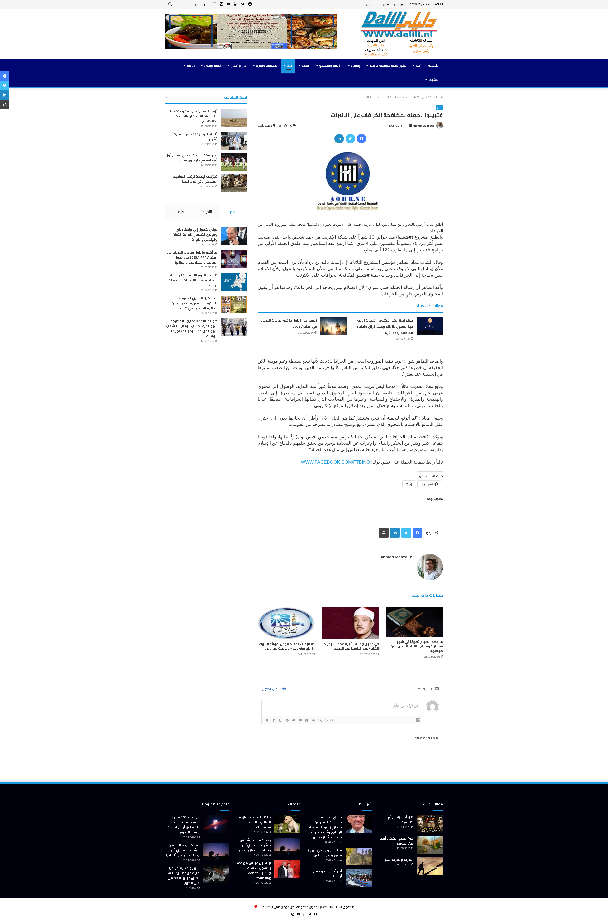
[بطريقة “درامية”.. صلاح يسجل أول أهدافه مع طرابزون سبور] (234, 162)
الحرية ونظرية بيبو (398, 859)
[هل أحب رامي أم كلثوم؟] (430, 824)
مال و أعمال (238, 65)
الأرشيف (433, 80)
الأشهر (233, 211)
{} (326, 720)
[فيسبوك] (361, 138)
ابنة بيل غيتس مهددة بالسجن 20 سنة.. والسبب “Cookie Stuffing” (254, 870)
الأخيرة (207, 211)
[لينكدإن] (339, 138)
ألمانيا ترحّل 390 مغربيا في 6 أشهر (195, 136)
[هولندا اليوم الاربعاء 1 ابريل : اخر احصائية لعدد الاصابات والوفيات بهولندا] (234, 282)
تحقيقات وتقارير (266, 65)
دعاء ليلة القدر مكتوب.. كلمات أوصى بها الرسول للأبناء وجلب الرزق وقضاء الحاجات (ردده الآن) (384, 326)
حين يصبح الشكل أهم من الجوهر (396, 840)
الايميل (370, 4)
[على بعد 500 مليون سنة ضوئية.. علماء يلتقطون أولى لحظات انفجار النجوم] (216, 824)
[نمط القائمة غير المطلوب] (300, 720)
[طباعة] (384, 533)
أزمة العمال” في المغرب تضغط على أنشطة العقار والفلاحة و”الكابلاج (193, 116)
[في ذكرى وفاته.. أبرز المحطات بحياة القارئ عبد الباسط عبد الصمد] (350, 623)
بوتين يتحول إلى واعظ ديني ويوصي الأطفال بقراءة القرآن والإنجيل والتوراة (194, 234)
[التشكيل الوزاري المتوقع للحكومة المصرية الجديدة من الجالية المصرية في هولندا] (234, 304)
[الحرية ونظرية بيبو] (430, 866)
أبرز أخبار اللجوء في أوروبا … (327, 873)
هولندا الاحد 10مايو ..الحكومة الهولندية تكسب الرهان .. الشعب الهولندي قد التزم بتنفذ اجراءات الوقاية (191, 328)
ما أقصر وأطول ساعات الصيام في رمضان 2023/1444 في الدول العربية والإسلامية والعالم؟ (192, 257)
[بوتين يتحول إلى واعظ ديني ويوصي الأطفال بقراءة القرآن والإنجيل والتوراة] (234, 236)
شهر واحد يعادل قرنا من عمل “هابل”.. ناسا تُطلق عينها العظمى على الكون (183, 875)
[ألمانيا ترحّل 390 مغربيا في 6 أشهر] (234, 141)
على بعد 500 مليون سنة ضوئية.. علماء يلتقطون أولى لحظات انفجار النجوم (183, 824)
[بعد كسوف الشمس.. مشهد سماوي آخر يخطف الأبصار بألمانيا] (287, 846)
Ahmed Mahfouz (423, 125)
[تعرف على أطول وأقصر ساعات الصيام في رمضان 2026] (333, 326)
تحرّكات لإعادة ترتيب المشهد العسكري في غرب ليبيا (195, 179)
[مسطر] (280, 720)
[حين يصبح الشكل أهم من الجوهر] (430, 845)
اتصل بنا (385, 4)
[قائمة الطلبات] (293, 720)
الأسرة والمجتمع (330, 65)
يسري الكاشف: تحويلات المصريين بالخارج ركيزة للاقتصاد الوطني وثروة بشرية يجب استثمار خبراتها (325, 827)
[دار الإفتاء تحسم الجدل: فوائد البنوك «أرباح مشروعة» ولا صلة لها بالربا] (286, 623)
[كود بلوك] (313, 720)
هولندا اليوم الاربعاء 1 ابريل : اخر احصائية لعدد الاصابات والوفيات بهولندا (192, 280)
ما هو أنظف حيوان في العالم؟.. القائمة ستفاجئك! (253, 822)
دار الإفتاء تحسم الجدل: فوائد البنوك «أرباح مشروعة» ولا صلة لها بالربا (287, 646)
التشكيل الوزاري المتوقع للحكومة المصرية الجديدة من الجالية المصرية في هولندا (194, 303)
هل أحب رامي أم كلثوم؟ (400, 819)
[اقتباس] (307, 720)
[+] (333, 720)
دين (289, 65)
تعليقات (179, 211)
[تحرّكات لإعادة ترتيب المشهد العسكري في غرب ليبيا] (234, 183)
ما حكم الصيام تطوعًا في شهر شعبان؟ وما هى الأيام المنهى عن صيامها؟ (416, 646)
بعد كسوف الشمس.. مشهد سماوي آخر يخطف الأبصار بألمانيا (254, 845)
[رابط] (320, 720)
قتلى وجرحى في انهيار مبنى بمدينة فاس (325, 852)
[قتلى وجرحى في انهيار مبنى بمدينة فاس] (359, 856)
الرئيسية (434, 65)
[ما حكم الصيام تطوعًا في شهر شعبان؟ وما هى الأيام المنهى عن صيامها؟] (414, 622)
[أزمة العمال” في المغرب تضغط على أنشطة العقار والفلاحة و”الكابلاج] (234, 118)
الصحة (305, 65)
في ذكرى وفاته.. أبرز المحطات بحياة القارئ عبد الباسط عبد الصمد (351, 646)
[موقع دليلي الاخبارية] (399, 33)
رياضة (191, 65)
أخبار (418, 65)
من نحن (399, 4)
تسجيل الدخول (272, 689)
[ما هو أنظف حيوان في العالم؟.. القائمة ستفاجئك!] (287, 824)
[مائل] (273, 720)
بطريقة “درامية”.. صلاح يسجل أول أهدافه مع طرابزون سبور (191, 157)
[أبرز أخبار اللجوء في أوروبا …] (359, 878)
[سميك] (267, 720)
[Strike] (287, 720)
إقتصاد (355, 65)
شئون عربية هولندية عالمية (387, 65)
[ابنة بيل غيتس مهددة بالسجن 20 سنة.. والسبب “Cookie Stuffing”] (287, 869)
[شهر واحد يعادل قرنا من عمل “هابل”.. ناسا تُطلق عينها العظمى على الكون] (216, 874)
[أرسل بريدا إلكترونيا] (410, 125)
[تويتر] (350, 138)
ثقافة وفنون (212, 65)
